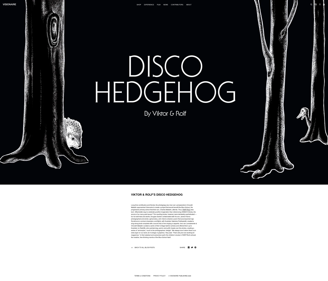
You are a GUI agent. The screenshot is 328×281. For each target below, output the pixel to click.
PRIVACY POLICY (159, 276)
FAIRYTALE (186, 209)
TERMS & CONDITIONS (142, 276)
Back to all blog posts (143, 247)
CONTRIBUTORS (177, 4)
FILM (158, 4)
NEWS (165, 4)
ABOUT (188, 4)
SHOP (139, 4)
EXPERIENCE (149, 4)
